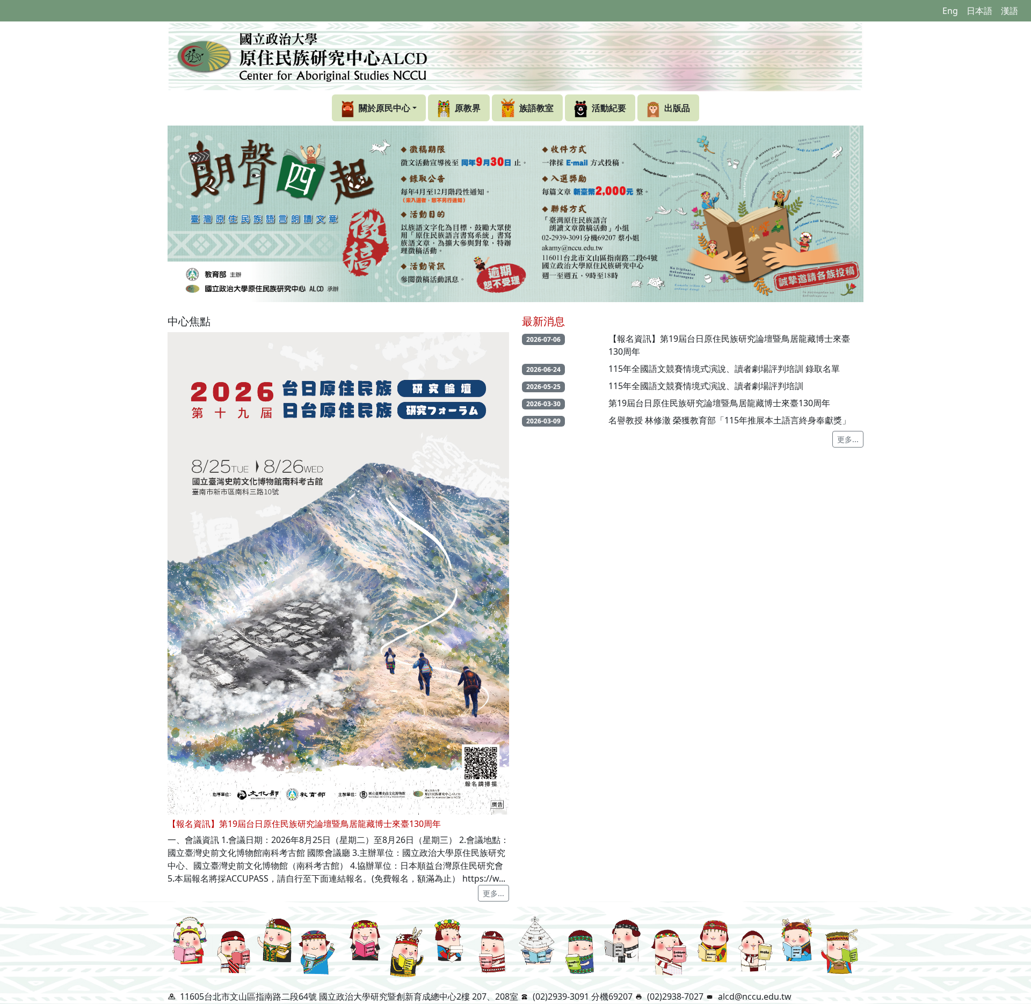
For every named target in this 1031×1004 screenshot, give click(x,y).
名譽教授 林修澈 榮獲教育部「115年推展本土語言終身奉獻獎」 (729, 420)
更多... (493, 893)
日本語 (979, 11)
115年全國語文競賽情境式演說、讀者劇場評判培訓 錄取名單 (724, 369)
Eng (950, 11)
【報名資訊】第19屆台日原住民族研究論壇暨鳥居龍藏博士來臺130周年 (729, 345)
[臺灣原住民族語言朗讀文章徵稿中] (515, 214)
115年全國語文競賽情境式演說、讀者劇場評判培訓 (705, 386)
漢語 (1009, 11)
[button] (379, 107)
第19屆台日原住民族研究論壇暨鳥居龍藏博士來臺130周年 (719, 403)
